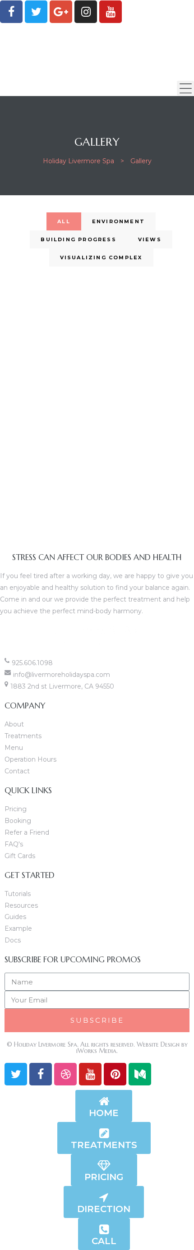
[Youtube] (110, 11)
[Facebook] (11, 11)
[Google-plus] (61, 11)
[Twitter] (36, 11)
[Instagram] (85, 11)
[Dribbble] (65, 1074)
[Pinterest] (115, 1074)
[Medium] (140, 1074)
